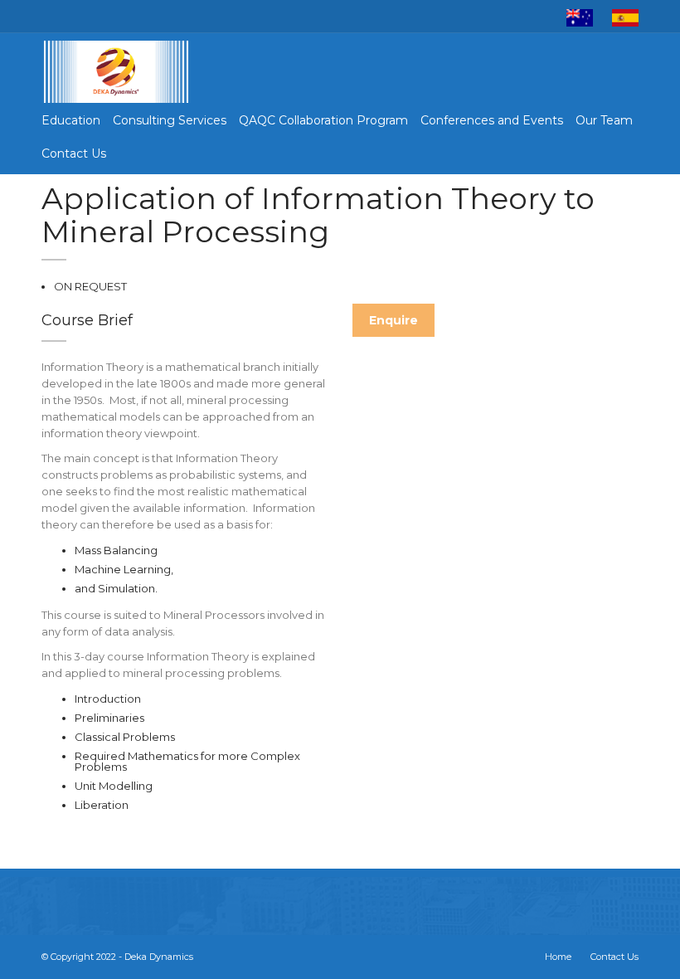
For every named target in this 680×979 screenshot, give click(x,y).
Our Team (604, 120)
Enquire (393, 320)
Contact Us (73, 153)
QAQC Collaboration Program (323, 120)
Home (558, 956)
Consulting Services (169, 120)
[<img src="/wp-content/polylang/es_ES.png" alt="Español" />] (625, 16)
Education (70, 120)
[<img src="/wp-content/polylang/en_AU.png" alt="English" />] (579, 16)
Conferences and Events (491, 120)
